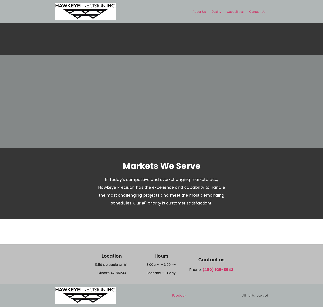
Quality (216, 11)
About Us (199, 11)
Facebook (179, 295)
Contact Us (257, 11)
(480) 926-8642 (217, 269)
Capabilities (235, 11)
